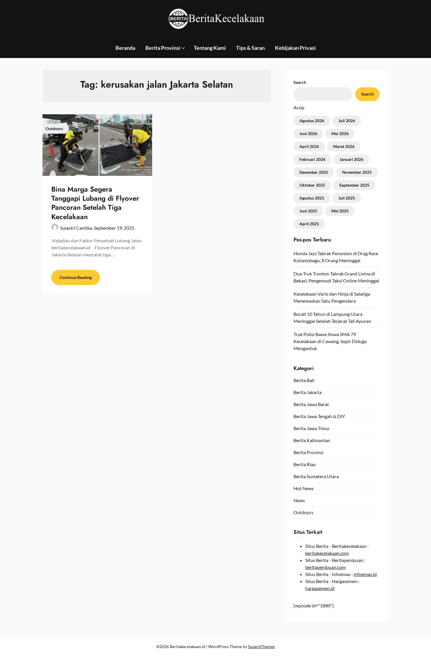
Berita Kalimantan (311, 440)
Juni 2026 (308, 133)
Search (299, 82)
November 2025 (357, 172)
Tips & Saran (250, 48)
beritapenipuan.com (325, 567)
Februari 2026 (312, 159)
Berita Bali (303, 380)
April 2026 (309, 146)
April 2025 (309, 223)
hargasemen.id (320, 588)
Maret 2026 (343, 146)
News (299, 500)
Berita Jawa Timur (311, 428)
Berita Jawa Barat (311, 404)
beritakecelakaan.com (327, 553)
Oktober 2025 (312, 185)
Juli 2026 (346, 120)
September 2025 (354, 185)
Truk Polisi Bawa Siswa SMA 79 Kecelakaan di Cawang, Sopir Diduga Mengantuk (329, 341)
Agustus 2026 (311, 120)
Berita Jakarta (307, 392)
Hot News (303, 488)
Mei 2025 (340, 210)
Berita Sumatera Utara (316, 476)
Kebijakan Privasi (295, 48)
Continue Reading (76, 277)
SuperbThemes (261, 646)
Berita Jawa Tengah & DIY (319, 416)
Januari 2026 (351, 159)
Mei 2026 (340, 133)
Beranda (125, 48)
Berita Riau (304, 464)
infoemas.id (365, 574)
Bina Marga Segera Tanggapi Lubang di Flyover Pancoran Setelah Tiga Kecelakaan (95, 203)
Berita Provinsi (162, 48)
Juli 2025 (346, 197)
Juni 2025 (308, 210)
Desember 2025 (313, 172)
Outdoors (303, 512)
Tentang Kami (210, 48)
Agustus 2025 (311, 197)
